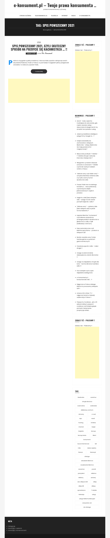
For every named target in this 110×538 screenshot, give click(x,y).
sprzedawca (81, 490)
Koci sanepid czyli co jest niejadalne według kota (85, 272)
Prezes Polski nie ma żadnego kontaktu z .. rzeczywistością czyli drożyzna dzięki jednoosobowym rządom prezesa (87, 189)
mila (79, 448)
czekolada (93, 406)
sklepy (94, 486)
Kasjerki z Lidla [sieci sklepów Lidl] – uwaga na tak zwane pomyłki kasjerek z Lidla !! (86, 200)
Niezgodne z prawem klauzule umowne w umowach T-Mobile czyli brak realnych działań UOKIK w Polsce (87, 166)
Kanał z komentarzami (17, 530)
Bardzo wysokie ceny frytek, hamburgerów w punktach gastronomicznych (86, 239)
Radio (74, 16)
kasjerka (81, 431)
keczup (93, 431)
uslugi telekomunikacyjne (87, 499)
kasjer (93, 427)
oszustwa (81, 469)
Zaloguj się (11, 526)
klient (94, 435)
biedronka (81, 397)
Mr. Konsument (47, 53)
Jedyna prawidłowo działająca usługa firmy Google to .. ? (87, 135)
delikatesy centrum (87, 410)
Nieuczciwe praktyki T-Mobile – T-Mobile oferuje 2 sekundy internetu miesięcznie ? (87, 156)
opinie (39, 42)
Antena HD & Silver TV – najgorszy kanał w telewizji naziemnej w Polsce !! (86, 295)
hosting (80, 423)
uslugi (94, 494)
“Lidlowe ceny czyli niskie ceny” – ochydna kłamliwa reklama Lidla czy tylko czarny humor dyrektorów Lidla (88, 177)
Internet (65, 16)
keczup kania (82, 435)
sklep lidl (81, 486)
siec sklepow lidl (83, 482)
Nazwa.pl (93, 452)
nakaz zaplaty (91, 448)
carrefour (93, 397)
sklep (95, 482)
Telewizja (54, 16)
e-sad (94, 414)
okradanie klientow (87, 461)
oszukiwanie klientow (87, 465)
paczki (94, 469)
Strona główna (25, 16)
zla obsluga (87, 507)
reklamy (80, 477)
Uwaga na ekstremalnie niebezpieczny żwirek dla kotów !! (87, 255)
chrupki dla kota (87, 401)
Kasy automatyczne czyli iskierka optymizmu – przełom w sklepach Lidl (88, 230)
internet (81, 427)
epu (80, 418)
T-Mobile (94, 490)
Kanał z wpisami (15, 528)
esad (93, 418)
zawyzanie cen (87, 503)
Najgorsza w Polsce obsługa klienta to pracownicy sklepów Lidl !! (87, 286)
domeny (81, 414)
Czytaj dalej (39, 71)
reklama (93, 473)
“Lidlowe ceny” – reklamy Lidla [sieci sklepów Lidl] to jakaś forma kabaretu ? (87, 208)
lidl (96, 444)
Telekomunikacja (41, 16)
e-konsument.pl (84, 16)
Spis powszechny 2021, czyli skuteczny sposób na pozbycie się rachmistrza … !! (39, 48)
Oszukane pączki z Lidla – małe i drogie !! (87, 247)
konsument (87, 439)
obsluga (87, 456)
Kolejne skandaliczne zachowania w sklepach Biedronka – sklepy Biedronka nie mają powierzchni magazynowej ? (87, 145)
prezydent (81, 473)
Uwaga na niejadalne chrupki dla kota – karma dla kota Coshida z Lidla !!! (88, 264)
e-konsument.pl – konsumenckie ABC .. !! (84, 278)
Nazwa (80, 452)
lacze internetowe (83, 444)
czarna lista (81, 406)
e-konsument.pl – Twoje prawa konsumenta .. (55, 5)
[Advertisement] (39, 91)
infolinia (93, 423)
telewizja (81, 494)
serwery (93, 477)
